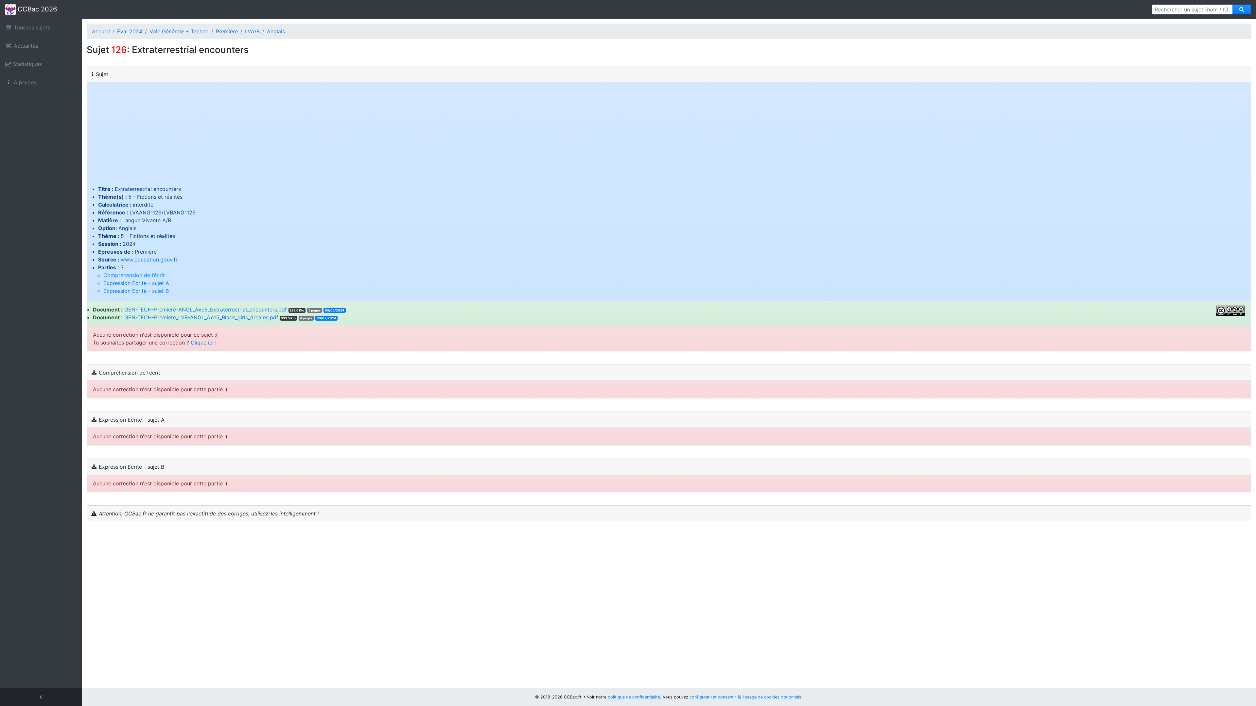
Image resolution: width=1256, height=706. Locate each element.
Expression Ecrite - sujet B (136, 291)
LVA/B (252, 31)
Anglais (276, 31)
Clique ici (202, 342)
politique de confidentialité (634, 697)
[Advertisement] (669, 136)
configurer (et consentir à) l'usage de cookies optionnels (745, 697)
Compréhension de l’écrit (134, 275)
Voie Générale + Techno (179, 31)
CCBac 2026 (36, 9)
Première (227, 31)
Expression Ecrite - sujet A (136, 283)
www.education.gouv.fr (149, 259)
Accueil (101, 31)
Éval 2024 (129, 31)
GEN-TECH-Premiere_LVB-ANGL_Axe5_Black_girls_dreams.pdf (201, 317)
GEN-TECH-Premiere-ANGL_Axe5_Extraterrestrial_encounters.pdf (205, 309)
